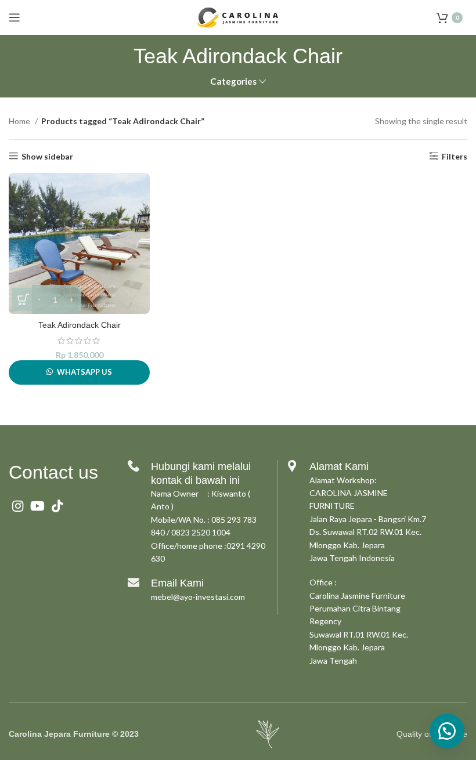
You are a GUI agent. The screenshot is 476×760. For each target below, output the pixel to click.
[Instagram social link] (18, 506)
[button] (447, 731)
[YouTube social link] (37, 506)
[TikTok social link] (57, 506)
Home (20, 121)
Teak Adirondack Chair (79, 325)
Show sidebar (47, 156)
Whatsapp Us (84, 372)
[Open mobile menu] (14, 17)
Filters (454, 156)
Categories (233, 81)
